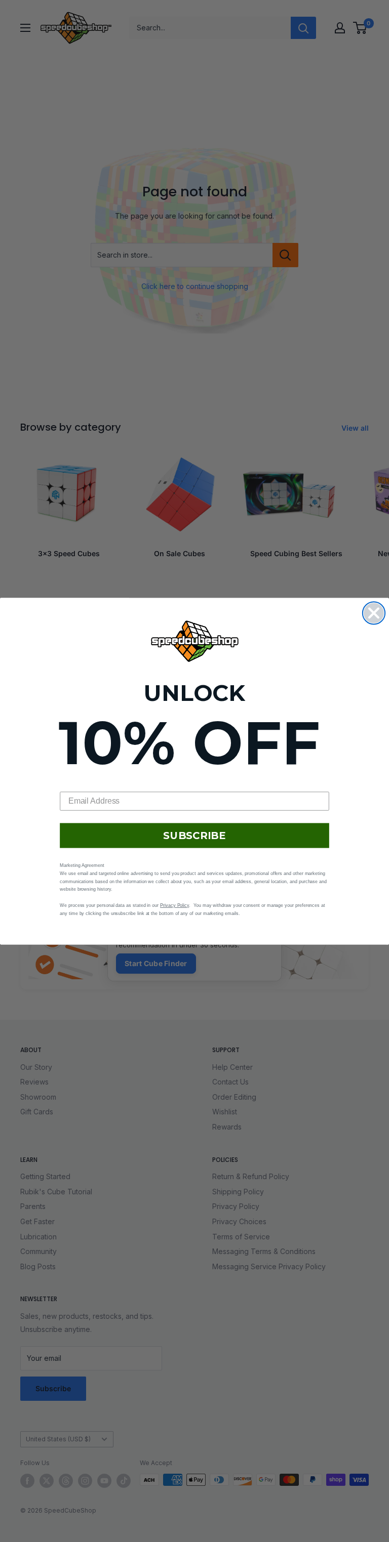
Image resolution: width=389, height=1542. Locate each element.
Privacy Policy (174, 904)
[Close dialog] (374, 613)
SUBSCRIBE (194, 835)
